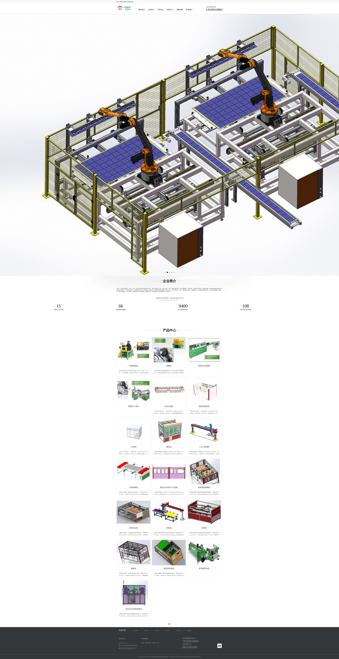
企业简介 (146, 630)
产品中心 (160, 9)
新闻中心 (170, 9)
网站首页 (141, 9)
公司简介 (151, 9)
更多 (169, 624)
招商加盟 (179, 9)
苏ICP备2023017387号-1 (174, 656)
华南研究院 (148, 643)
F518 (157, 643)
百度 (143, 643)
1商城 (153, 643)
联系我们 (189, 9)
